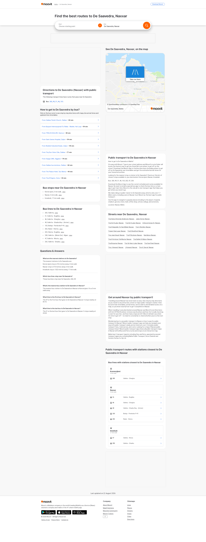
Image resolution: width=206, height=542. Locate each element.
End (105, 24)
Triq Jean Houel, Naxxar (116, 235)
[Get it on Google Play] (48, 512)
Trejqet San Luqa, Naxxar (117, 231)
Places (129, 508)
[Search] (146, 25)
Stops (129, 514)
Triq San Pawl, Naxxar (151, 243)
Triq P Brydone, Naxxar (134, 235)
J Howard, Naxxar (131, 247)
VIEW (63, 192)
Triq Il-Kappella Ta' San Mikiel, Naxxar (121, 227)
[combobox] (77, 26)
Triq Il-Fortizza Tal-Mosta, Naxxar (119, 239)
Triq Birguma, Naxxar (115, 243)
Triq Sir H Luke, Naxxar (115, 223)
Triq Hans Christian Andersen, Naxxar (121, 219)
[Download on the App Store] (64, 512)
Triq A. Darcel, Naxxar (146, 247)
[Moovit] (46, 4)
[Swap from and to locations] (100, 25)
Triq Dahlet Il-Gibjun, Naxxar (142, 239)
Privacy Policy (55, 520)
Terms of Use (45, 520)
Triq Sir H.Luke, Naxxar (133, 223)
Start (60, 24)
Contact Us (64, 520)
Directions (130, 519)
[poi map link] (135, 82)
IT (105, 517)
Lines (129, 505)
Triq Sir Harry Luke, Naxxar (133, 243)
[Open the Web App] (79, 512)
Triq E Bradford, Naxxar (135, 231)
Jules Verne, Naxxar (143, 219)
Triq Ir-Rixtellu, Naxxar (143, 227)
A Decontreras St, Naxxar (151, 223)
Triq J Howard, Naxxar (115, 247)
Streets (130, 511)
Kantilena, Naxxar (150, 235)
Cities (129, 516)
